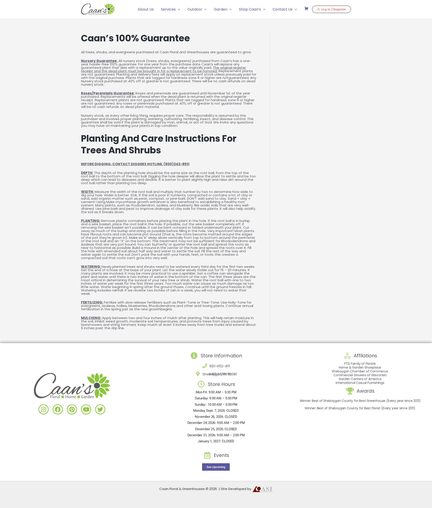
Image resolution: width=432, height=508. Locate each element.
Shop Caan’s (250, 9)
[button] (178, 9)
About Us (146, 9)
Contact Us (282, 9)
